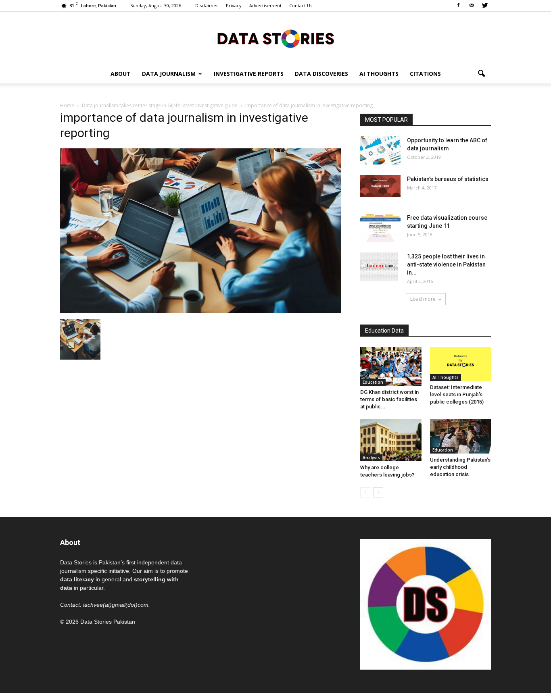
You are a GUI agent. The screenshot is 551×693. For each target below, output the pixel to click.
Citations (425, 73)
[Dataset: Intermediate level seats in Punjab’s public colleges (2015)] (460, 364)
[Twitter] (485, 5)
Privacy (234, 5)
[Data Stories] (275, 38)
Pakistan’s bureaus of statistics (447, 179)
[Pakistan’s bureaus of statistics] (380, 186)
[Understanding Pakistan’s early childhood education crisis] (460, 436)
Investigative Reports (249, 73)
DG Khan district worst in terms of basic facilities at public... (389, 399)
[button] (481, 73)
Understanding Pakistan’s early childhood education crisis (460, 467)
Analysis (371, 457)
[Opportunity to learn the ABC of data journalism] (380, 150)
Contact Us (300, 5)
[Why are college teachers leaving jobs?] (391, 440)
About (121, 73)
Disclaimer (206, 5)
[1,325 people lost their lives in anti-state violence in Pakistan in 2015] (379, 266)
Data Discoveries (321, 73)
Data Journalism (169, 73)
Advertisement (265, 5)
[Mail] (471, 5)
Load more (423, 299)
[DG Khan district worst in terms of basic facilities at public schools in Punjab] (391, 366)
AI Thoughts (379, 73)
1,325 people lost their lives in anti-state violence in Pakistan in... (446, 264)
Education (373, 382)
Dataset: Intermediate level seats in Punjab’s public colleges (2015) (457, 394)
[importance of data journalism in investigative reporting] (200, 311)
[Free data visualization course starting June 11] (380, 228)
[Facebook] (458, 5)
